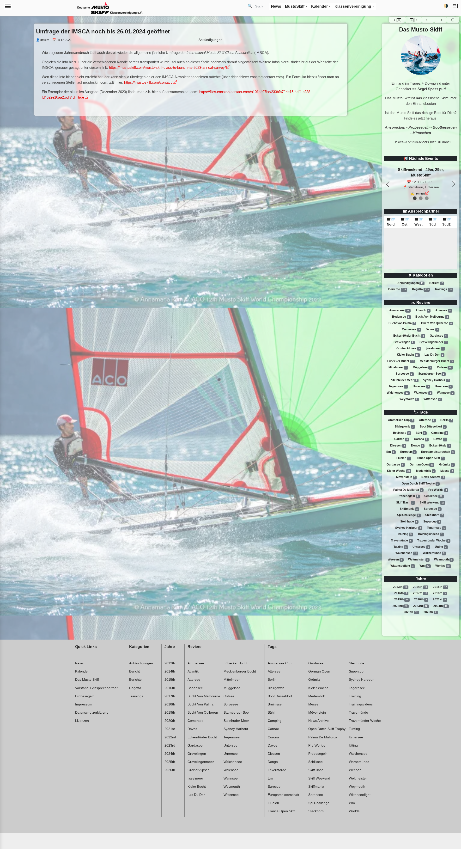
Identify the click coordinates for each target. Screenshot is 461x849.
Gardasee (438, 335)
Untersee (421, 386)
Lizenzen (82, 721)
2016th (400, 593)
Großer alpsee (408, 348)
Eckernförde (439, 445)
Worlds (442, 565)
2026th (430, 612)
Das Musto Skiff (87, 679)
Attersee (443, 310)
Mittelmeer (397, 367)
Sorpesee (404, 373)
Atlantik (422, 310)
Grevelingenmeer (433, 342)
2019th (401, 599)
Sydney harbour (436, 380)
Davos (432, 329)
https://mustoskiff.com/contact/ (148, 82)
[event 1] (421, 198)
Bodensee (400, 317)
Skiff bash (405, 502)
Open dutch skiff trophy (420, 483)
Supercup (431, 521)
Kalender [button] (319, 6)
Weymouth (409, 399)
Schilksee (433, 496)
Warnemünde (433, 553)
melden (420, 193)
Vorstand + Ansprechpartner (96, 688)
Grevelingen (403, 342)
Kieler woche (398, 470)
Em (390, 451)
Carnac (401, 439)
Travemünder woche (433, 540)
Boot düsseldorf (432, 426)
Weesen (395, 559)
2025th (411, 612)
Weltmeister (418, 559)
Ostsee (444, 367)
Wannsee (445, 392)
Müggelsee (422, 367)
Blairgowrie (404, 426)
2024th (440, 606)
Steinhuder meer (404, 380)
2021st (439, 599)
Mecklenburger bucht (436, 361)
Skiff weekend (432, 502)
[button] (456, 6)
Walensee (422, 392)
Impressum (83, 704)
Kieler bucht (408, 354)
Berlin (446, 420)
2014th (420, 587)
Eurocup (407, 451)
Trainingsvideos (430, 534)
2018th (439, 593)
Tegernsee (397, 386)
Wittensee (432, 399)
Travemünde (401, 540)
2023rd (420, 606)
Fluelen (403, 458)
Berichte (397, 289)
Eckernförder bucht (408, 335)
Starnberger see (431, 373)
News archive (432, 477)
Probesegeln (408, 496)
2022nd (400, 606)
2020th (420, 599)
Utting (440, 546)
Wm (424, 565)
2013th (400, 587)
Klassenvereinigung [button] (352, 6)
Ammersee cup (400, 420)
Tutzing (400, 546)
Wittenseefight (401, 565)
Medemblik (425, 470)
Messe (446, 470)
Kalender (82, 671)
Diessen (397, 445)
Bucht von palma (401, 323)
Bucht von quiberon (436, 323)
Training (404, 534)
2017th (420, 593)
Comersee (411, 329)
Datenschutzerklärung (92, 712)
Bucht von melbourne (431, 317)
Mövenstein (405, 477)
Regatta (420, 289)
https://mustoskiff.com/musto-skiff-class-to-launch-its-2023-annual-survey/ (167, 67)
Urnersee (443, 386)
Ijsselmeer (434, 348)
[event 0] (415, 198)
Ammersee (399, 310)
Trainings (443, 289)
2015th (440, 587)
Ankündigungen (410, 283)
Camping (439, 432)
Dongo (417, 445)
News (79, 663)
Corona (420, 439)
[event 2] (427, 198)
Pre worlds (437, 489)
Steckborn (434, 515)
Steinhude (408, 521)
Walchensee (397, 392)
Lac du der (434, 354)
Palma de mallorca (407, 489)
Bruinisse (401, 432)
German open (421, 464)
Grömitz (446, 464)
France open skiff (429, 458)
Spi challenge (408, 515)
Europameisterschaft (437, 451)
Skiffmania (409, 508)
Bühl (420, 432)
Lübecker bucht (400, 361)
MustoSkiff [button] (294, 6)
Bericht (436, 283)
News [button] (276, 6)
